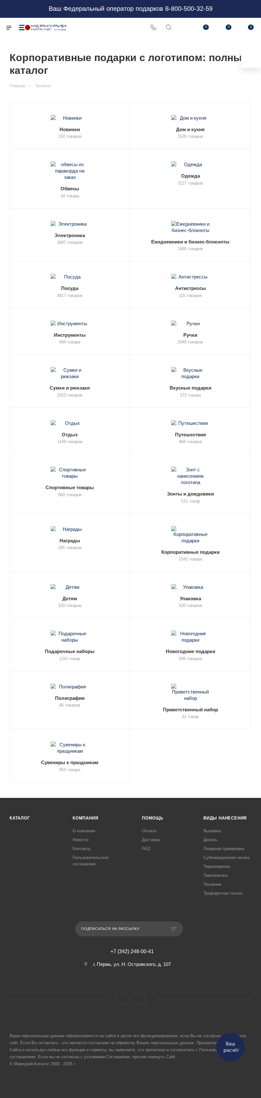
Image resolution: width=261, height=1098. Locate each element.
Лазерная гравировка (223, 848)
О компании (84, 830)
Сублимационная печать (226, 857)
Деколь (210, 839)
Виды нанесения (225, 818)
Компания (85, 818)
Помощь (152, 818)
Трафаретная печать (223, 893)
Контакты (81, 848)
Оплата (149, 830)
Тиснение (212, 884)
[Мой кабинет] (184, 28)
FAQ (146, 848)
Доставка (151, 839)
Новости (80, 839)
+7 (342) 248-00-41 (132, 951)
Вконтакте (122, 998)
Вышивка (212, 830)
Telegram (138, 998)
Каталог (20, 818)
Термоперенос (217, 866)
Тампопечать (215, 875)
